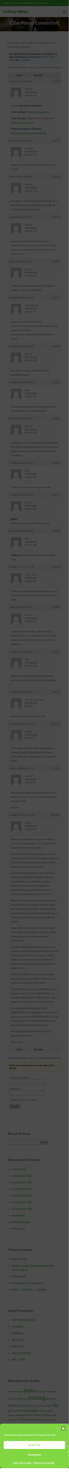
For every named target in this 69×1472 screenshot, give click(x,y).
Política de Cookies (22, 1463)
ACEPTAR (34, 1444)
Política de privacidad (43, 1463)
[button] (63, 1428)
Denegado (34, 1454)
